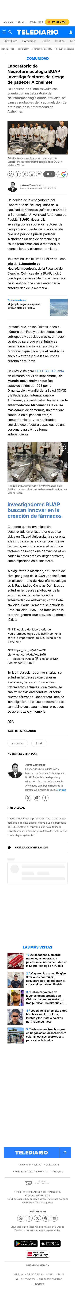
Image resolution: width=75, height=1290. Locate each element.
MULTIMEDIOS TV (25, 1279)
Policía (46, 41)
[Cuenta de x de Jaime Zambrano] (28, 798)
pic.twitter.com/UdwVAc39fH (27, 654)
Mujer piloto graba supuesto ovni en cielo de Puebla (24, 306)
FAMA (61, 1274)
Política (60, 41)
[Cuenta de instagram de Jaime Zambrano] (37, 798)
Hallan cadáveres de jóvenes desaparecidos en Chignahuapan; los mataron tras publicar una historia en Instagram (44, 999)
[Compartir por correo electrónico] (39, 174)
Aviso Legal (52, 1164)
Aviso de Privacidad (30, 1164)
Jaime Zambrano (32, 185)
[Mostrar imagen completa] (62, 447)
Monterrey (37, 21)
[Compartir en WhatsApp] (11, 174)
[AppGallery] (37, 1254)
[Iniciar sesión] (70, 32)
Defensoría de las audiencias (31, 1171)
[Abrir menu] (4, 32)
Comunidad (29, 41)
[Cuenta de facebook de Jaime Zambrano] (45, 798)
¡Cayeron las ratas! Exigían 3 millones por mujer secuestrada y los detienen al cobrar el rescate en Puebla (46, 979)
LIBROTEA (38, 1284)
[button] (62, 174)
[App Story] (50, 1243)
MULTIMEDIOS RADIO (50, 1279)
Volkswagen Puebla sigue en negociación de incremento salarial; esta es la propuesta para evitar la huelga (46, 1034)
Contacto (57, 1171)
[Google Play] (26, 1243)
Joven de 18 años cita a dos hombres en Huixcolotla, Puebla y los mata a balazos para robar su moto (46, 1016)
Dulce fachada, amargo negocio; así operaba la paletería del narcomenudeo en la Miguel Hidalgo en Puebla (46, 960)
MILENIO (18, 1274)
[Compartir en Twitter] (25, 174)
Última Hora (10, 41)
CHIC (51, 1274)
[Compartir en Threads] (32, 174)
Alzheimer (17, 743)
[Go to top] (65, 1152)
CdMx (21, 21)
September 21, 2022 (21, 663)
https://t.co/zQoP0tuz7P (30, 650)
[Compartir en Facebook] (18, 174)
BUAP (39, 743)
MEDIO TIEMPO (35, 1274)
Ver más (61, 789)
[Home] (37, 32)
